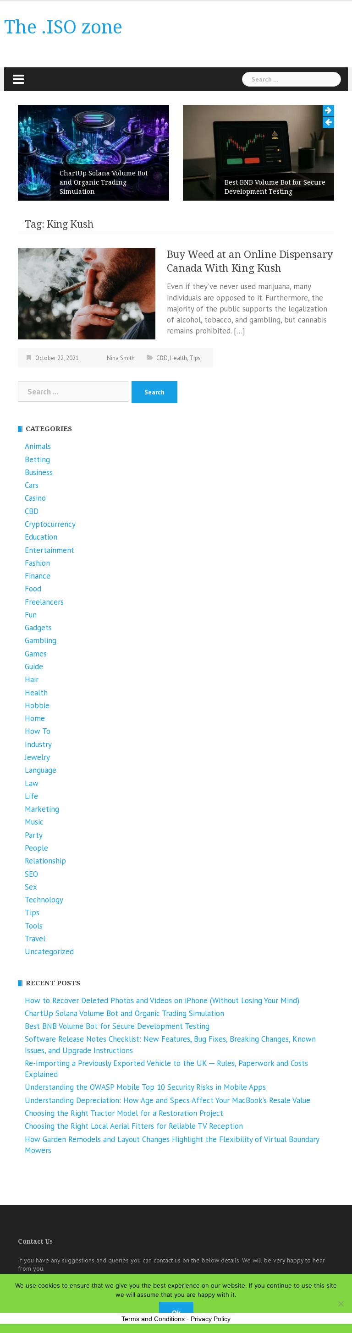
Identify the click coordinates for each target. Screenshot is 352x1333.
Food (33, 589)
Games (36, 654)
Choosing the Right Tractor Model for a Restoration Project (124, 1113)
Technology (44, 900)
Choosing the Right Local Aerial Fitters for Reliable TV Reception (134, 1126)
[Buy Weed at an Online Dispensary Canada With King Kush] (86, 293)
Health (178, 358)
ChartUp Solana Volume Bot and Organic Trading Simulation (104, 182)
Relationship (45, 861)
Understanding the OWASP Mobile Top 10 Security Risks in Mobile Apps (145, 1087)
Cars (31, 485)
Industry (38, 744)
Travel (35, 939)
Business (39, 472)
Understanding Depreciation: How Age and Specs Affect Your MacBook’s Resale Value (167, 1100)
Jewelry (37, 757)
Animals (38, 446)
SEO (31, 874)
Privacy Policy (211, 1318)
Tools (34, 926)
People (36, 848)
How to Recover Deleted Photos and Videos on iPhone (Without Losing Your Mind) (162, 1000)
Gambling (40, 640)
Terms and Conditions (153, 1318)
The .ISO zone (63, 27)
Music (34, 822)
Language (40, 770)
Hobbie (37, 705)
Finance (37, 576)
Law (31, 783)
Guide (34, 666)
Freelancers (44, 602)
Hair (31, 679)
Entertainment (49, 550)
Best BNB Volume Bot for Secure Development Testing (275, 187)
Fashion (37, 563)
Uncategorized (49, 951)
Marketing (42, 809)
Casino (35, 498)
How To (37, 731)
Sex (31, 887)
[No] (340, 1303)
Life (31, 796)
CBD (162, 358)
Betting (37, 459)
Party (34, 835)
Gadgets (38, 628)
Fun (31, 615)
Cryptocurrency (50, 524)
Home (35, 718)
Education (41, 537)
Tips (195, 358)
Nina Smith (121, 358)
